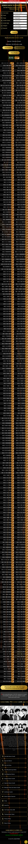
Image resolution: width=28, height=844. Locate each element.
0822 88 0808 (7, 522)
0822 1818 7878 (20, 348)
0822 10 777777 (6, 564)
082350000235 (7, 266)
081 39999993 (7, 547)
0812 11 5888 (21, 482)
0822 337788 (21, 405)
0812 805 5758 (21, 363)
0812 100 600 (21, 607)
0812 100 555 (7, 607)
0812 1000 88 (21, 294)
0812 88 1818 (7, 391)
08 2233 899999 (6, 93)
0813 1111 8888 (6, 242)
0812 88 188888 (6, 338)
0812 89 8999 (21, 202)
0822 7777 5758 (6, 453)
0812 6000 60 (21, 381)
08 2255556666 (6, 450)
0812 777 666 (7, 279)
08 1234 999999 (6, 160)
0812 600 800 (21, 271)
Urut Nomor (8, 47)
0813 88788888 (20, 438)
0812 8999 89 (7, 515)
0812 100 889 (7, 612)
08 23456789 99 (6, 120)
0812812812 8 (21, 135)
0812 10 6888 (21, 371)
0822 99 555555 (20, 574)
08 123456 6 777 (20, 142)
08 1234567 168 (6, 232)
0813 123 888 (21, 204)
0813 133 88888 (20, 428)
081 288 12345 (21, 172)
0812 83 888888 (6, 234)
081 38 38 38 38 (6, 351)
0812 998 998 (21, 326)
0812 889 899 (7, 324)
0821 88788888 (20, 443)
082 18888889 (21, 217)
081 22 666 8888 (6, 472)
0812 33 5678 (21, 304)
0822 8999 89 (21, 530)
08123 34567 (21, 130)
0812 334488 (7, 671)
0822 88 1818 (21, 522)
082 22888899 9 (6, 259)
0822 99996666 (20, 358)
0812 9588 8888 (6, 579)
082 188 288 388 (20, 291)
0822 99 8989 (7, 415)
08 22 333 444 (21, 93)
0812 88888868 (20, 549)
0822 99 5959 (21, 537)
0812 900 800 (7, 363)
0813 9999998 (21, 170)
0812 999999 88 (20, 552)
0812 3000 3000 (20, 98)
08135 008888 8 (20, 430)
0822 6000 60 (7, 413)
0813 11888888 (20, 147)
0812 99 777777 (6, 239)
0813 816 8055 (7, 137)
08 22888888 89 (6, 115)
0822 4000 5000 (20, 569)
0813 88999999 (6, 152)
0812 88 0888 (7, 314)
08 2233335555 (20, 445)
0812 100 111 (21, 177)
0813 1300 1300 (6, 244)
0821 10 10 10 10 (20, 251)
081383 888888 (20, 150)
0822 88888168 (6, 155)
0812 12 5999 (21, 644)
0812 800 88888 (20, 232)
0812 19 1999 (21, 184)
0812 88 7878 (21, 396)
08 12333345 (7, 162)
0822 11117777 (6, 445)
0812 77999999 (6, 336)
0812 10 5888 (7, 371)
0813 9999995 (7, 592)
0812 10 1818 (21, 621)
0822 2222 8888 (20, 157)
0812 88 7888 (7, 321)
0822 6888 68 (21, 520)
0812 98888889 (6, 167)
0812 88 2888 (7, 202)
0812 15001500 (6, 227)
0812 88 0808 (21, 388)
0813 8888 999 (21, 331)
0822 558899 (21, 410)
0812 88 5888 (7, 319)
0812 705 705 (21, 361)
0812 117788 (7, 182)
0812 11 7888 (7, 485)
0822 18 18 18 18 (20, 256)
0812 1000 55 (7, 475)
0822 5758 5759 (20, 572)
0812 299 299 (21, 458)
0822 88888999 (20, 261)
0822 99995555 (6, 358)
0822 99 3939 (21, 535)
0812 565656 (7, 306)
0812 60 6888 (7, 507)
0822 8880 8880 (20, 453)
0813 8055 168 (7, 366)
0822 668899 (21, 413)
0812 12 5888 (7, 487)
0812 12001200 (6, 224)
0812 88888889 (20, 234)
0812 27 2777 (7, 664)
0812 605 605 (21, 505)
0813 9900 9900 (6, 343)
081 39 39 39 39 (6, 418)
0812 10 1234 (7, 477)
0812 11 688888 (20, 547)
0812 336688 (21, 676)
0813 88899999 (6, 122)
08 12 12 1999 (21, 641)
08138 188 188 (21, 465)
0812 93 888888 (20, 237)
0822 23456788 (6, 567)
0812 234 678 (21, 661)
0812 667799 (21, 507)
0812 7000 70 (21, 383)
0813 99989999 (6, 251)
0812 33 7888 (21, 502)
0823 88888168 (20, 266)
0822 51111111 (6, 572)
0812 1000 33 (21, 602)
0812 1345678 (7, 331)
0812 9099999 (7, 212)
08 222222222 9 (6, 112)
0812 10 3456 (7, 480)
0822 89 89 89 (7, 110)
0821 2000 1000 (6, 286)
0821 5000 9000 (20, 559)
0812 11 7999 (21, 639)
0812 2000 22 (7, 659)
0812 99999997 (6, 557)
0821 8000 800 (7, 594)
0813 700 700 (21, 73)
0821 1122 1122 (20, 440)
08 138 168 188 (20, 137)
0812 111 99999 (20, 222)
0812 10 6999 (21, 626)
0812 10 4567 (21, 480)
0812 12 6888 (21, 487)
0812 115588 (7, 301)
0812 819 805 (21, 351)
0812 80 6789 (21, 309)
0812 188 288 (21, 654)
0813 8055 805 (21, 542)
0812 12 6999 (7, 646)
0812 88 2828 (7, 316)
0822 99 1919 (21, 532)
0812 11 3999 (21, 634)
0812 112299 (7, 631)
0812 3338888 (7, 132)
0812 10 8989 (21, 629)
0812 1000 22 (7, 602)
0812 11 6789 (7, 304)
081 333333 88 (21, 463)
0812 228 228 (7, 468)
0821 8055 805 (21, 594)
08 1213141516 (6, 75)
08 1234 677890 (20, 145)
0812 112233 (7, 130)
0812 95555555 (6, 172)
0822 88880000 (20, 259)
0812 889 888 (21, 321)
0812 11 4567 (7, 636)
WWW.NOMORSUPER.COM (14, 830)
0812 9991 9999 (6, 552)
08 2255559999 (20, 450)
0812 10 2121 (21, 624)
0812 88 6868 (7, 396)
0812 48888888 (6, 147)
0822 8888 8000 (6, 261)
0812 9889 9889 (20, 423)
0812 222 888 (7, 95)
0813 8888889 (7, 455)
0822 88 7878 (7, 530)
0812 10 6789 (7, 299)
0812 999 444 (21, 281)
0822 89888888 (6, 157)
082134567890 (7, 294)
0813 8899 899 (7, 140)
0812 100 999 (21, 614)
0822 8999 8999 (20, 115)
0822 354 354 (21, 517)
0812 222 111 (7, 458)
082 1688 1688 (7, 333)
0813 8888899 (7, 577)
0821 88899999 (20, 343)
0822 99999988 (20, 577)
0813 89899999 (20, 249)
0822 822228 (7, 328)
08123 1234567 (6, 142)
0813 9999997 (21, 592)
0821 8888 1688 (20, 289)
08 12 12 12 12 (6, 63)
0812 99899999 (20, 239)
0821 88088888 (6, 443)
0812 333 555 (7, 271)
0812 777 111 (7, 274)
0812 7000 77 (7, 386)
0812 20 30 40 (21, 659)
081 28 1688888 (20, 284)
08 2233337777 (6, 448)
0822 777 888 (7, 83)
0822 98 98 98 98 (6, 264)
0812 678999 (7, 383)
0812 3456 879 (21, 63)
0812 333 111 (21, 669)
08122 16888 (7, 661)
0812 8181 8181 (6, 103)
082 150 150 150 (6, 562)
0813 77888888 (6, 150)
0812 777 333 (7, 276)
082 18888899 (7, 219)
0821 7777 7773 (6, 254)
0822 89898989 (20, 88)
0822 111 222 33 (6, 256)
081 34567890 (21, 127)
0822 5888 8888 (6, 88)
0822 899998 (21, 328)
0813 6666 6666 (20, 65)
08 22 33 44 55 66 (6, 85)
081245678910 (21, 333)
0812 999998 (7, 204)
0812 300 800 (7, 497)
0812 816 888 (21, 512)
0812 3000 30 (21, 376)
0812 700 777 (7, 194)
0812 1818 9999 (6, 420)
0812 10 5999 (7, 626)
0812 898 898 (21, 324)
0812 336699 (7, 679)
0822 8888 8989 (6, 348)
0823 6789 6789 (20, 579)
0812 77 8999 (7, 512)
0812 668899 (21, 306)
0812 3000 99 (21, 666)
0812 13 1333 (21, 490)
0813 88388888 (20, 244)
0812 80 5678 (7, 309)
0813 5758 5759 (20, 557)
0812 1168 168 (21, 468)
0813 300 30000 (6, 430)
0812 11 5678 (21, 301)
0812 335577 (21, 674)
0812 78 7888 (21, 194)
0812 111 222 (21, 80)
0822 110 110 (7, 207)
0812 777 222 (21, 274)
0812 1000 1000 (20, 83)
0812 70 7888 (21, 510)
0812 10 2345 (21, 477)
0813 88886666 (6, 247)
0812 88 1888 (21, 314)
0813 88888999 (6, 249)
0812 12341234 (20, 140)
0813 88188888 (6, 435)
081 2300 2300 (21, 584)
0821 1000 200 (21, 418)
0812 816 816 (21, 311)
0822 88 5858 (7, 527)
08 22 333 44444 (6, 569)
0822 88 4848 (21, 525)
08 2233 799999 (20, 90)
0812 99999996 (20, 554)
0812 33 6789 (21, 500)
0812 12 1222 (21, 485)
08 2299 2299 (21, 175)
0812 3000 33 (7, 378)
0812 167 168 (7, 654)
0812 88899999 (6, 107)
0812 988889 (21, 398)
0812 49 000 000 (6, 165)
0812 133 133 (21, 649)
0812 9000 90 (7, 398)
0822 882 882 (21, 460)
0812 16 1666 (21, 651)
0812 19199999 (6, 229)
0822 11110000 (20, 110)
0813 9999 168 (21, 214)
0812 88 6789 (7, 353)
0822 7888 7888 (6, 170)
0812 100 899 (21, 612)
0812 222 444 (21, 582)
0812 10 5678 (21, 296)
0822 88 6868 (21, 527)
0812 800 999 (7, 197)
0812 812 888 (21, 197)
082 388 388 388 (20, 100)
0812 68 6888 (21, 192)
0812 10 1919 (7, 624)
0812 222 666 (7, 584)
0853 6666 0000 (20, 599)
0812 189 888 (21, 656)
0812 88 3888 (21, 316)
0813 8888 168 (7, 214)
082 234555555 (20, 366)
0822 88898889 (20, 155)
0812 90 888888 (6, 237)
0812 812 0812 (7, 135)
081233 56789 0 (6, 100)
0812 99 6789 (7, 326)
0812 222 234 (21, 492)
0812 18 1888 (7, 184)
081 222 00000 (7, 209)
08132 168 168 (7, 587)
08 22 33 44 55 (7, 70)
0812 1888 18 (7, 656)
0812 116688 (21, 179)
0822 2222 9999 (20, 160)
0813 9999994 (21, 589)
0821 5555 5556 (20, 562)
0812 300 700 (21, 495)
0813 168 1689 (7, 127)
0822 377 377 (7, 460)
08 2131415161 (20, 152)
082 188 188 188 (20, 107)
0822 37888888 (6, 368)
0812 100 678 (7, 609)
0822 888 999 (21, 70)
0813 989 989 (7, 400)
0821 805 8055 (7, 597)
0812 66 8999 (7, 510)
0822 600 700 (7, 520)
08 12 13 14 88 (7, 649)
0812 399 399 (21, 470)
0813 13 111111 (6, 428)
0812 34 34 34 (7, 175)
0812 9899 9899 (6, 425)
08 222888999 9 (20, 112)
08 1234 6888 (7, 681)
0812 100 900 (7, 614)
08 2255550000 (20, 448)
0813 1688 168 (21, 286)
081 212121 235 (20, 224)
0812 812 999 (7, 311)
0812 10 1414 (21, 617)
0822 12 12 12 (21, 515)
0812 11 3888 (7, 482)
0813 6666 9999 (20, 341)
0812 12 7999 (21, 646)
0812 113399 (21, 631)
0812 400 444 (7, 189)
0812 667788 (7, 192)
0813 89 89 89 (21, 85)
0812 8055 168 (7, 125)
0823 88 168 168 (6, 582)
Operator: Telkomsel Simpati (14, 41)
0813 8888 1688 (6, 289)
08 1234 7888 (21, 681)
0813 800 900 (7, 105)
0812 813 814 (7, 199)
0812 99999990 (6, 554)
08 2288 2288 (21, 103)
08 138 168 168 (20, 105)
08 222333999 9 (20, 564)
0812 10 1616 (21, 619)
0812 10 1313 (7, 617)
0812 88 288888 (20, 338)
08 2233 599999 (6, 90)
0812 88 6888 (21, 319)
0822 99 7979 (21, 540)
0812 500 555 (21, 189)
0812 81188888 (6, 356)
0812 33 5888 (7, 500)
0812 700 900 (7, 361)
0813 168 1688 (21, 125)
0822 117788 (7, 403)
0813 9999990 (21, 544)
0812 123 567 (21, 182)
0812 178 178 (7, 492)
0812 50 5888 (7, 505)
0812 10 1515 (7, 619)
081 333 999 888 (6, 269)
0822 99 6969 (7, 540)
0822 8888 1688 (6, 291)
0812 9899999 (21, 212)
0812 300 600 (7, 495)
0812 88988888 (6, 423)
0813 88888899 (20, 472)
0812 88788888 (20, 420)
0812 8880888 (21, 209)
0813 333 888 (21, 95)
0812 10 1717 (7, 621)
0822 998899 (21, 207)
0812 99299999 (20, 425)
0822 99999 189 (20, 264)
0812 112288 (7, 179)
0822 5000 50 (21, 408)
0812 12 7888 (7, 490)
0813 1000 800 (21, 415)
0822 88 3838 (7, 525)
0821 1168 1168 (6, 470)
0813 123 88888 (20, 242)
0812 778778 (21, 386)
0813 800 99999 (6, 433)
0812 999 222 (21, 279)
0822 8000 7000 (6, 574)
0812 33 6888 (7, 502)
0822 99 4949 (7, 537)
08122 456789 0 (6, 98)
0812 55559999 (6, 549)
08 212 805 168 (20, 122)
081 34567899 (7, 177)
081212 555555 (6, 599)
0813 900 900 (7, 65)
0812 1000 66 (21, 475)
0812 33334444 (20, 75)
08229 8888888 (6, 117)
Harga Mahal (19, 47)
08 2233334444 (6, 68)
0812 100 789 (21, 609)
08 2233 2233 (21, 353)
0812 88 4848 (7, 393)
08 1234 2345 (21, 679)
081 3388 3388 (7, 465)
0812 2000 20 (7, 373)
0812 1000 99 (7, 296)
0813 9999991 (21, 587)
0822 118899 (21, 403)
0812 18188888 (20, 227)
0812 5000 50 (7, 381)
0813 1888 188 (7, 463)
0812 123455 (7, 644)
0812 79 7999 (7, 388)
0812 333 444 (7, 73)
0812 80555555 (20, 165)
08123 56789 (21, 68)
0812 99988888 (6, 341)
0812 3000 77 (21, 664)
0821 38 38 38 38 (6, 559)
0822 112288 (21, 400)
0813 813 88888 (20, 433)
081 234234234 (20, 229)
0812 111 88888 (6, 222)
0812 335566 (7, 674)
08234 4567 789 (20, 117)
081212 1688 (7, 641)
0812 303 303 (21, 187)
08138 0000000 (6, 80)
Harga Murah (14, 52)
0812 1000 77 (21, 368)
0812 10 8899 (7, 629)
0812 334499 (21, 671)
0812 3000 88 (7, 666)
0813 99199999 (6, 440)
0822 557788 (7, 410)
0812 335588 (7, 676)
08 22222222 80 (20, 167)
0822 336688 (7, 405)
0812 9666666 (21, 162)
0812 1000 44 (7, 604)
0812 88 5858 (21, 393)
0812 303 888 (21, 497)
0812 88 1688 (21, 199)
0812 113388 (21, 299)
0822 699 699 (21, 455)
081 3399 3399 (7, 542)
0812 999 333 (7, 281)
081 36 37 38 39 (6, 284)
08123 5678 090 (20, 78)
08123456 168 (21, 132)
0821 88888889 (20, 254)
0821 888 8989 (21, 597)
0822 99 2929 (7, 535)
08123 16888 (7, 669)
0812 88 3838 (21, 391)
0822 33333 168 (20, 567)
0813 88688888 (6, 438)
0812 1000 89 (21, 604)
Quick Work (17, 838)
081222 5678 (21, 373)
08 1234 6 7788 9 (6, 145)
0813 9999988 (7, 544)
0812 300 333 (7, 187)
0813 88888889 (20, 247)
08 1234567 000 (6, 78)
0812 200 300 (21, 269)
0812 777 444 (21, 276)
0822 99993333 (20, 356)
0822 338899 (7, 408)
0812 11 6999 (7, 639)
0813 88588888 (20, 435)
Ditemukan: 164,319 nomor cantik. (14, 44)
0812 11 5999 (21, 636)
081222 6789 (7, 376)
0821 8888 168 (7, 217)
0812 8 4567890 (20, 336)
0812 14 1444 (7, 651)
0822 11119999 (6, 346)
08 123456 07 (21, 378)
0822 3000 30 (7, 517)
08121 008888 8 (20, 219)
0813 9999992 (7, 589)
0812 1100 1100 (20, 120)
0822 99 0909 (7, 532)
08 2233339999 (20, 346)
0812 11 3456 (7, 634)
